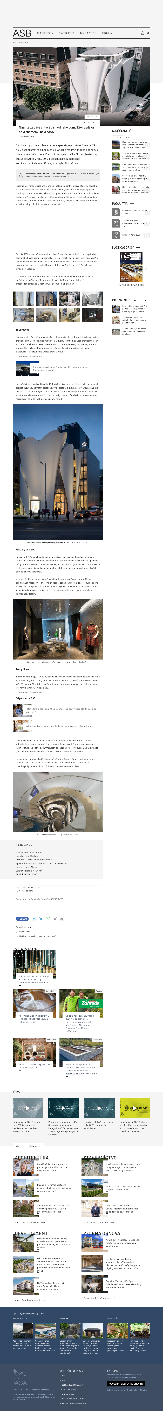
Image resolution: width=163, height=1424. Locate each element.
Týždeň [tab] (117, 137)
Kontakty (64, 1380)
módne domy (25, 931)
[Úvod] (22, 33)
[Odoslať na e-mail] (55, 919)
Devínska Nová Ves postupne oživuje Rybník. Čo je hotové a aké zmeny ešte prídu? (54, 1187)
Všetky (19, 1146)
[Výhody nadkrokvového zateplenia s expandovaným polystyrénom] (22, 726)
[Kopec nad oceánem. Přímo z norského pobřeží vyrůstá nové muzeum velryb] (23, 1330)
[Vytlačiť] (62, 919)
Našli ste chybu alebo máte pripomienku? (37, 936)
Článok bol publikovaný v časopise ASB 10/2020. (40, 899)
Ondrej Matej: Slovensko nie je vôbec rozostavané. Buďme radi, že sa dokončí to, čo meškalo (122, 1208)
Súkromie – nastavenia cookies (73, 1403)
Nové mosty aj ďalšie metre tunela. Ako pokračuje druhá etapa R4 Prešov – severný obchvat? (123, 1167)
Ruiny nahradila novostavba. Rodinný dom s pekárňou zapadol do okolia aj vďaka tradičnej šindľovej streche (134, 145)
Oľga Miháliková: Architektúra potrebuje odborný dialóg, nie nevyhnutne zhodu (52, 1167)
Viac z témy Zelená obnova (97, 1298)
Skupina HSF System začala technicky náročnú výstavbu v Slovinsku (135, 331)
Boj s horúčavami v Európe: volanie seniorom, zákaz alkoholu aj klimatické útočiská (123, 1284)
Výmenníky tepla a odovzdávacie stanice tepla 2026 (134, 223)
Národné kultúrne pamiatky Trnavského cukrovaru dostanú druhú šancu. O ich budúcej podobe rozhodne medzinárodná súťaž (53, 1264)
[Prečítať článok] (28, 1108)
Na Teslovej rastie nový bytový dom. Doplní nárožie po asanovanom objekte (52, 1286)
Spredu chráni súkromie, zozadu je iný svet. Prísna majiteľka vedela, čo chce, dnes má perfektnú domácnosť (70, 1347)
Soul (66, 337)
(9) (94, 116)
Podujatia (120, 203)
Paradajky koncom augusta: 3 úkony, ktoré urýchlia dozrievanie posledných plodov (115, 1346)
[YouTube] (48, 919)
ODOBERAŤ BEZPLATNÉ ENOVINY (126, 1383)
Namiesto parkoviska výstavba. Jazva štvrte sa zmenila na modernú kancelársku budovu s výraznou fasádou (136, 190)
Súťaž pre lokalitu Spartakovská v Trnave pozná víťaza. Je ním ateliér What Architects (53, 1208)
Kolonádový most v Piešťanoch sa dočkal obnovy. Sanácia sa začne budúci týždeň (136, 167)
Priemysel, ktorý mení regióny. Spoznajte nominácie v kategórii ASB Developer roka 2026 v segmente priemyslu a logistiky (63, 1128)
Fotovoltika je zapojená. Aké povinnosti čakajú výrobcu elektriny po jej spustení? (134, 309)
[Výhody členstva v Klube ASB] (21, 175)
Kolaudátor (35, 1146)
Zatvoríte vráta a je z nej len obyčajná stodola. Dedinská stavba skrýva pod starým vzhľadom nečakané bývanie (91, 1347)
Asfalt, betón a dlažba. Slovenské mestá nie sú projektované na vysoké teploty (122, 1242)
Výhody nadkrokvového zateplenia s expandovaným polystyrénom (58, 726)
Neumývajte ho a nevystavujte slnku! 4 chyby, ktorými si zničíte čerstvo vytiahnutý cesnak (139, 1346)
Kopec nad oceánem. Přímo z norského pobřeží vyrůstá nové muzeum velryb (22, 1344)
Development (88, 33)
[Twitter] (34, 919)
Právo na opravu (67, 1394)
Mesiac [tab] (128, 137)
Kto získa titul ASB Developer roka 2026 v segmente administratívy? (98, 1125)
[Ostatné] (116, 33)
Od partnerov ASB (125, 300)
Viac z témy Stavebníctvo (96, 1222)
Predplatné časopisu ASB (71, 1385)
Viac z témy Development (27, 1300)
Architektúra (45, 33)
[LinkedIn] (41, 919)
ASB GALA (107, 33)
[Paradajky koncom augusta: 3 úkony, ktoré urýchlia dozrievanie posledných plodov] (117, 1330)
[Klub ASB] (143, 33)
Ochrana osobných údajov (72, 1399)
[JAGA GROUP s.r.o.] (20, 1377)
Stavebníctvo (66, 33)
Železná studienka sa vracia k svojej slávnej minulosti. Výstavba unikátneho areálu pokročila (135, 156)
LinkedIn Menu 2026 (131, 234)
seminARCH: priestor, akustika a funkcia (136, 212)
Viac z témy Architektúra (27, 1222)
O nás (62, 1376)
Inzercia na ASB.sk (68, 1389)
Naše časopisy (123, 247)
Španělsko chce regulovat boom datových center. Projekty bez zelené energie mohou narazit (45, 1346)
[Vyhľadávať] (148, 33)
